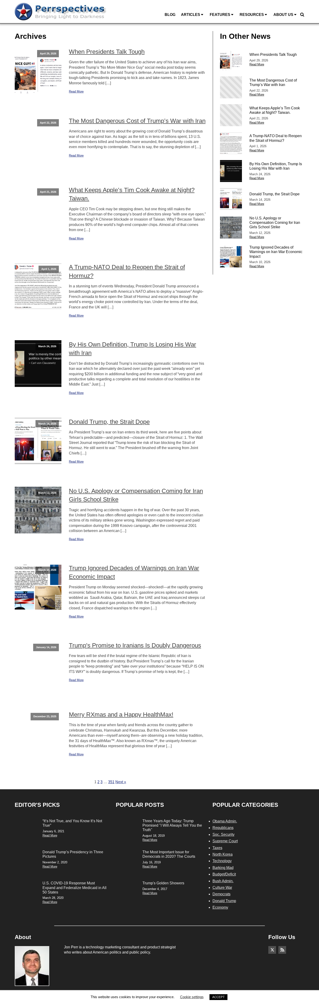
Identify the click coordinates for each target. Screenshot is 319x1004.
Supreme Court (225, 841)
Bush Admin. (223, 881)
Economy (220, 907)
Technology (222, 861)
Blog (170, 15)
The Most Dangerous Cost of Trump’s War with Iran (137, 120)
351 (111, 782)
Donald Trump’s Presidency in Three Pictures (73, 854)
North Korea (223, 854)
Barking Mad (223, 868)
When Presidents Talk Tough (107, 51)
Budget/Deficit (224, 874)
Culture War (222, 888)
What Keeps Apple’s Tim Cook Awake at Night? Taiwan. (132, 194)
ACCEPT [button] (218, 997)
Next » (120, 782)
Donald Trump (224, 901)
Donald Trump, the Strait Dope (109, 421)
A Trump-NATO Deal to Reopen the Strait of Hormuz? (127, 271)
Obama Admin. (225, 821)
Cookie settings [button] (192, 997)
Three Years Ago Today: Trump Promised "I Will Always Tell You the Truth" (172, 825)
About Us (283, 15)
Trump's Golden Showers (163, 883)
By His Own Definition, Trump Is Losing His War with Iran (132, 348)
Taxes (217, 848)
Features (220, 15)
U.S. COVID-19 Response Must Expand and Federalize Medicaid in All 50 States (74, 887)
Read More (76, 91)
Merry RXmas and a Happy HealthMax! (121, 714)
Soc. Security (223, 834)
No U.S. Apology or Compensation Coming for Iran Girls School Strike (136, 495)
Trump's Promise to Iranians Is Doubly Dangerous (135, 645)
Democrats (221, 894)
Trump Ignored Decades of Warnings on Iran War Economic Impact (134, 572)
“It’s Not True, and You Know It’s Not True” (72, 823)
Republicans (223, 828)
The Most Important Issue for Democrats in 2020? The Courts (168, 854)
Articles (190, 15)
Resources (252, 15)
